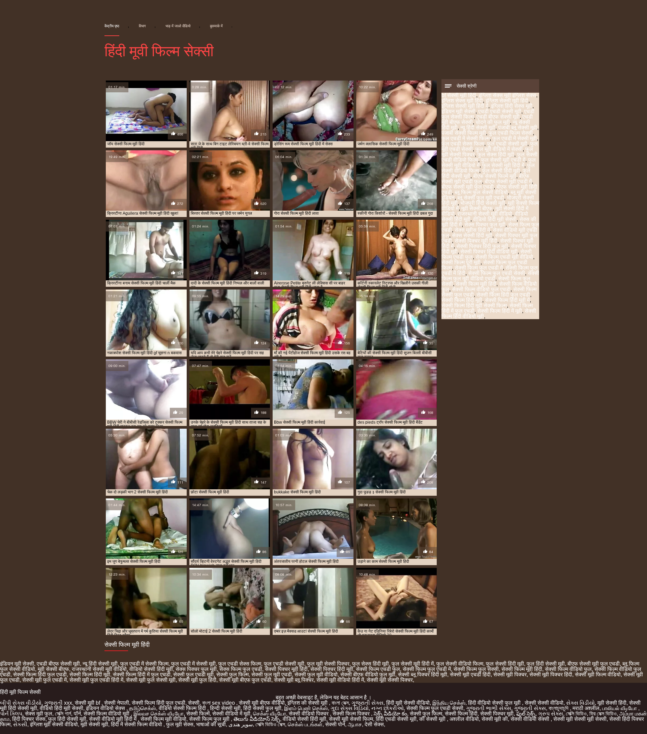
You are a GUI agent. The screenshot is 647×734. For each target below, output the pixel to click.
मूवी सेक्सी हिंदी (611, 703)
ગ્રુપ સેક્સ (550, 713)
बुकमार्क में (216, 26)
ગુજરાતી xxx (58, 703)
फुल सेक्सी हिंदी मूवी (501, 171)
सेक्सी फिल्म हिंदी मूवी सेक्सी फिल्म (474, 305)
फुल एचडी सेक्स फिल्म (462, 144)
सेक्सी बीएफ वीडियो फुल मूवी (367, 674)
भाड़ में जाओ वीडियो (177, 26)
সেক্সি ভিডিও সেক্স (270, 724)
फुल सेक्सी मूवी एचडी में (503, 160)
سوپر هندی (240, 724)
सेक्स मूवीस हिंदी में (472, 230)
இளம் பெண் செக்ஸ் (306, 708)
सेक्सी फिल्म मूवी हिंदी (476, 284)
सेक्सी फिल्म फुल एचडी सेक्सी (496, 273)
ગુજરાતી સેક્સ (367, 703)
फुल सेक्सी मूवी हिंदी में (503, 165)
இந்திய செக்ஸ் (448, 703)
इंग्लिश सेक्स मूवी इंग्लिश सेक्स (507, 95)
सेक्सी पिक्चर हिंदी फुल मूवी (482, 246)
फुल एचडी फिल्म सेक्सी (511, 133)
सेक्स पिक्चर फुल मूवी (484, 224)
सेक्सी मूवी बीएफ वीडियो (262, 703)
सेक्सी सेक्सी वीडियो (544, 703)
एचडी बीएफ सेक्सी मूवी (498, 117)
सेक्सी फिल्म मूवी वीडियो (163, 719)
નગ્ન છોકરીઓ (387, 708)
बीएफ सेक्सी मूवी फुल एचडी (467, 187)
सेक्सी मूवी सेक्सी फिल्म (351, 719)
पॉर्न (77, 713)
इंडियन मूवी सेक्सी (458, 111)
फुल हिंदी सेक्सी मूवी (546, 664)
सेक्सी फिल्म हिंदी (461, 713)
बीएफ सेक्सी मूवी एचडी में (508, 181)
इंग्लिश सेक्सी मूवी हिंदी (507, 100)
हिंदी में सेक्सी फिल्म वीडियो (137, 724)
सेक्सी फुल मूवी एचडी (271, 674)
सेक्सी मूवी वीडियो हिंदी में (340, 680)
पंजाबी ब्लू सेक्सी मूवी (517, 127)
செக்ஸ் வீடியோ (269, 713)
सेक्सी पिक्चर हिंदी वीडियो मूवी (489, 251)
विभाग (142, 26)
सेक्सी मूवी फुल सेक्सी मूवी (151, 680)
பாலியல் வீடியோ (620, 708)
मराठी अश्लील (586, 708)
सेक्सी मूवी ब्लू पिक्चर (294, 680)
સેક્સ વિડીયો (580, 703)
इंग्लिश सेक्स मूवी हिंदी (462, 100)
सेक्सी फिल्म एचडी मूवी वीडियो (504, 257)
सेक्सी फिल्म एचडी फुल (378, 669)
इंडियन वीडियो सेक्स (106, 708)
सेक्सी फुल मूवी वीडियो (316, 674)
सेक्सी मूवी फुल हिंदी (197, 680)
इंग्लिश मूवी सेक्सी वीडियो (54, 724)
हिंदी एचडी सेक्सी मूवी (396, 719)
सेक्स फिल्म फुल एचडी (240, 669)
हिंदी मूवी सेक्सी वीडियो (408, 703)
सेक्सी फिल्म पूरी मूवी (461, 262)
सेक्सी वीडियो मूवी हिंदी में (113, 719)
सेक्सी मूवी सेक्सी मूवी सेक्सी (580, 719)
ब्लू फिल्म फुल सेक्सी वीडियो (481, 192)
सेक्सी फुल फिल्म (232, 674)
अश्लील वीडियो (464, 719)
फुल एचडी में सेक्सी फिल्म (465, 138)
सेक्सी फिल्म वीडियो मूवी (107, 713)
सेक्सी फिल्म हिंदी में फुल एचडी (142, 674)
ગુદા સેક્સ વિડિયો (350, 708)
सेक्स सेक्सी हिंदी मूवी (472, 235)
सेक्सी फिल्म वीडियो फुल (568, 669)
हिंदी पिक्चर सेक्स (28, 719)
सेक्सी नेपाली (116, 703)
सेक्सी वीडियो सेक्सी (531, 719)
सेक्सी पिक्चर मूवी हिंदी (476, 241)
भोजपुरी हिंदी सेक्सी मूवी (482, 203)
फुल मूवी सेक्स (179, 724)
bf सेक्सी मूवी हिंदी (458, 95)
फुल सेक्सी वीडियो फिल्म (459, 664)
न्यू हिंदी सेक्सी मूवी (477, 127)
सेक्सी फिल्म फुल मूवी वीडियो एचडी (490, 275)
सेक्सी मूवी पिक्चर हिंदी (550, 674)
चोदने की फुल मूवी (492, 122)
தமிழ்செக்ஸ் (142, 708)
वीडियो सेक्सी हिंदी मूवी (151, 669)
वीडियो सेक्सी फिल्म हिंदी (183, 708)
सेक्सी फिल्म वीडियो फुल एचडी (481, 289)
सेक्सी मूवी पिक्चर (510, 674)
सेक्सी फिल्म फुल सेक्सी (476, 669)
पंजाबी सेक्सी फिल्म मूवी (463, 133)
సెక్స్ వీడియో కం (390, 713)
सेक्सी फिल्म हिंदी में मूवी (499, 311)
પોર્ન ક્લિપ (11, 713)
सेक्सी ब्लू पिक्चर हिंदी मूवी (422, 674)
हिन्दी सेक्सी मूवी (225, 708)
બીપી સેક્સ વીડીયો (20, 703)
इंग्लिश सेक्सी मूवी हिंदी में (464, 106)
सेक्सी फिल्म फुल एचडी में (479, 268)
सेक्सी (193, 703)
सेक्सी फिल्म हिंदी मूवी (461, 300)
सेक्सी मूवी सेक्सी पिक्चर (390, 680)
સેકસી (20, 724)
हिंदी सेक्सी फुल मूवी (262, 708)
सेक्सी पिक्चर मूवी (497, 713)
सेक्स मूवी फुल (38, 713)
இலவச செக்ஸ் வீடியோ (158, 713)
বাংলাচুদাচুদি (559, 708)
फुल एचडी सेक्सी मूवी (507, 144)
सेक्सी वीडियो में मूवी (231, 713)
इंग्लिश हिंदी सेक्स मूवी (511, 106)
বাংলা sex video (219, 703)
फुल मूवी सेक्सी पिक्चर (328, 664)
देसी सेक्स (374, 724)
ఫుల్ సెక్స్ (525, 713)
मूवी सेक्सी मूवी (94, 724)
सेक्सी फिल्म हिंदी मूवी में (507, 300)
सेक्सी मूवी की (495, 719)
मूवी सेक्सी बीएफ (477, 208)
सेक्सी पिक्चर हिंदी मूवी (331, 669)
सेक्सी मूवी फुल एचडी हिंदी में (96, 680)
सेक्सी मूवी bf (88, 703)
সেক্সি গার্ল (63, 713)
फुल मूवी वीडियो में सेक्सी (499, 149)
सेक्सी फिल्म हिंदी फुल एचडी (503, 295)
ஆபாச (355, 724)
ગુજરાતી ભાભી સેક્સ (488, 708)
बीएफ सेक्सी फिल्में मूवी (494, 176)
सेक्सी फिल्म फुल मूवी (210, 719)
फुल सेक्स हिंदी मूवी (495, 154)
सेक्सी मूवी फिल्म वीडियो (598, 674)
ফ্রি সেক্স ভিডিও (603, 713)
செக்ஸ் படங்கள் (305, 724)
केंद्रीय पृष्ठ (111, 26)
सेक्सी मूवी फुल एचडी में (44, 680)
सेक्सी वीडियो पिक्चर (309, 713)
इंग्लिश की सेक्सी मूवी (308, 703)
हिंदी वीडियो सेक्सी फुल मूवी (495, 703)
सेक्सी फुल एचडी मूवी (193, 674)
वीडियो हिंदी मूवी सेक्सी (495, 219)
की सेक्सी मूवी (433, 719)
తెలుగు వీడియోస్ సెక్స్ (257, 719)
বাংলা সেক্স (340, 703)
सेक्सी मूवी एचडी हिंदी (470, 674)
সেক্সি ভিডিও (576, 713)
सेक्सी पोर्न (335, 724)
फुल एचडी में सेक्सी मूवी (514, 138)
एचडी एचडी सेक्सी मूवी (499, 111)
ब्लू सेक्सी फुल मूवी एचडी (480, 198)
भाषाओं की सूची (211, 724)
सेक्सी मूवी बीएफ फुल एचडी (245, 680)
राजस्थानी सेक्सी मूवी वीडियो (484, 214)
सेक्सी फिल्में (198, 713)
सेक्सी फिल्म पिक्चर (352, 713)
